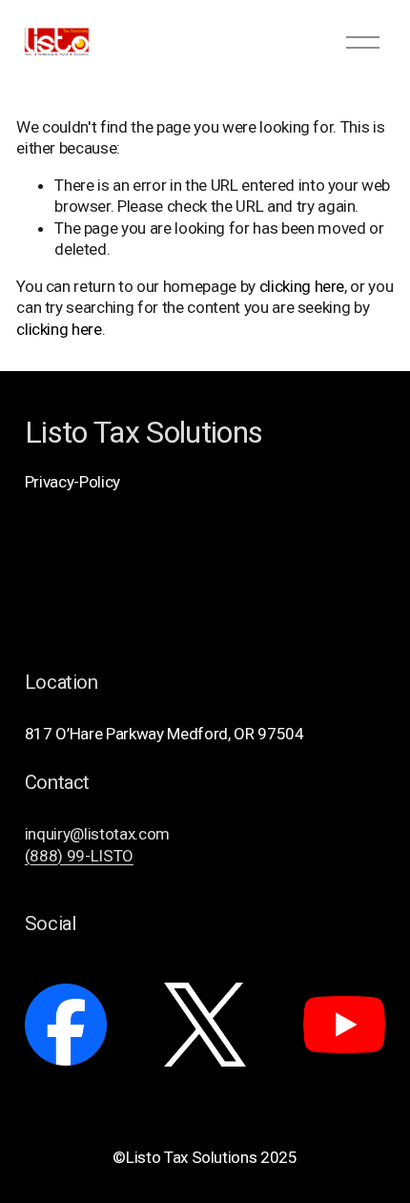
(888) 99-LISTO (79, 855)
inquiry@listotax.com (97, 833)
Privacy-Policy (72, 481)
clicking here (302, 286)
